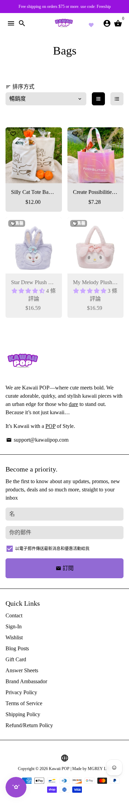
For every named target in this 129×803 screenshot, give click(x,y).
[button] (29, 291)
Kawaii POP (59, 768)
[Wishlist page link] (91, 24)
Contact (14, 615)
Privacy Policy (21, 692)
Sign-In (14, 626)
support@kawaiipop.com (37, 440)
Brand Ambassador (26, 681)
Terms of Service (24, 703)
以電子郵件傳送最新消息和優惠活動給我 (52, 548)
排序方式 (20, 87)
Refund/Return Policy (29, 725)
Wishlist (14, 637)
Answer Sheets (22, 670)
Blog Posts (17, 648)
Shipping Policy (23, 714)
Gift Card (16, 659)
